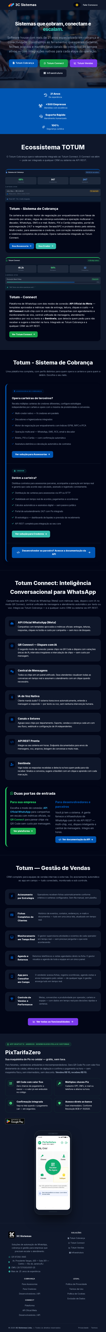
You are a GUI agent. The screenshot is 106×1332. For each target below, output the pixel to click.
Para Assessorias (29, 1284)
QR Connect (17, 819)
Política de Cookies (76, 1294)
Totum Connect (55, 63)
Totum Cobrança (25, 63)
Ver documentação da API (76, 839)
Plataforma (30, 1305)
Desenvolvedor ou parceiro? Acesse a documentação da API (54, 552)
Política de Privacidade (76, 1284)
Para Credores (29, 1289)
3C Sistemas (25, 4)
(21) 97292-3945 (18, 1257)
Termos (94, 1328)
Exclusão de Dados (76, 1298)
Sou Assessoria (20, 246)
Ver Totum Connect (22, 334)
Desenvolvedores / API (29, 1294)
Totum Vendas (85, 63)
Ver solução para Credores (29, 534)
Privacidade (83, 1328)
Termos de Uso (76, 1289)
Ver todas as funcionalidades (53, 1021)
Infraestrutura (55, 73)
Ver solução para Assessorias (31, 454)
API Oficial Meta (29, 1310)
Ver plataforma (22, 831)
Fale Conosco (90, 4)
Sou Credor (44, 246)
